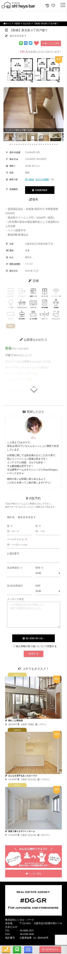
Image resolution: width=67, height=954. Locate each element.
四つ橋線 (29, 179)
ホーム (8, 23)
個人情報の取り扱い (34, 638)
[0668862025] (6, 949)
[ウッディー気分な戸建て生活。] (33, 109)
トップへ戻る (34, 873)
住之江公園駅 (42, 179)
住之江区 (27, 23)
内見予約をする (51, 949)
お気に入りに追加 (50, 43)
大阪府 (17, 23)
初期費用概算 (40, 190)
